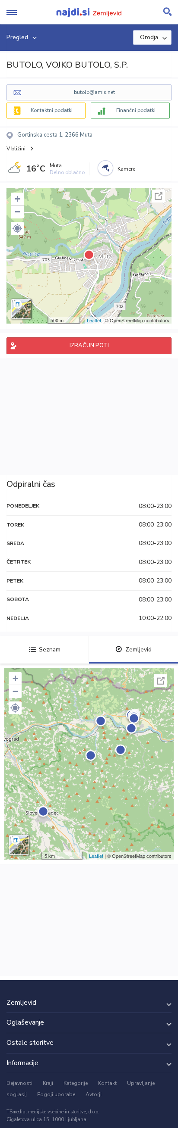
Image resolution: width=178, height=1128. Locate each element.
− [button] (17, 211)
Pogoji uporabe (56, 1094)
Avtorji (94, 1094)
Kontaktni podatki (52, 110)
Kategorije (76, 1083)
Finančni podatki (136, 110)
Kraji (48, 1083)
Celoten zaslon (158, 196)
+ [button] (17, 198)
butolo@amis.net (94, 92)
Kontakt (107, 1083)
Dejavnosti (19, 1083)
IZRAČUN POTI (89, 345)
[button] (17, 228)
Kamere (126, 168)
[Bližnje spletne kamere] (105, 168)
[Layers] (21, 308)
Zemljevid (138, 649)
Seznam (49, 649)
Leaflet (94, 320)
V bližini (15, 148)
